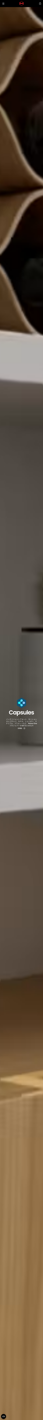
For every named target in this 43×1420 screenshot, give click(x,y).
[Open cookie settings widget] (3, 1416)
